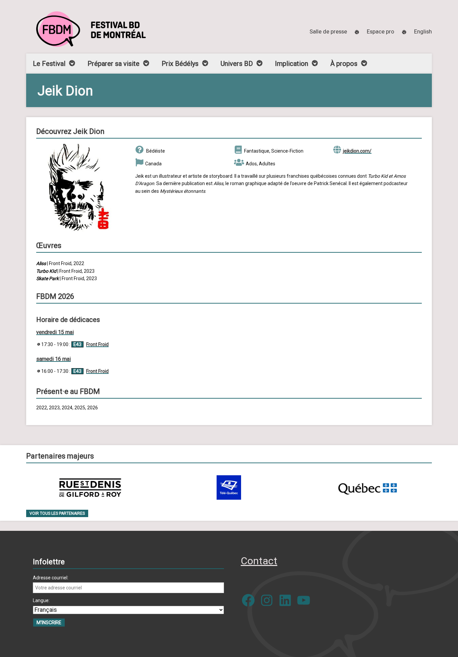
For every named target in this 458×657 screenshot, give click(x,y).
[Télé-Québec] (229, 487)
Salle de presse (328, 31)
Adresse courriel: (50, 577)
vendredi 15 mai (55, 332)
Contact (259, 561)
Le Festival (49, 64)
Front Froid (97, 344)
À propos (343, 64)
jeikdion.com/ (357, 151)
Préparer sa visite (113, 64)
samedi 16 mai (53, 359)
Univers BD (237, 64)
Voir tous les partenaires (57, 513)
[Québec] (367, 487)
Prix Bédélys (180, 64)
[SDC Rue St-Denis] (90, 487)
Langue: (41, 600)
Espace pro (380, 31)
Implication (291, 64)
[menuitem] (423, 31)
